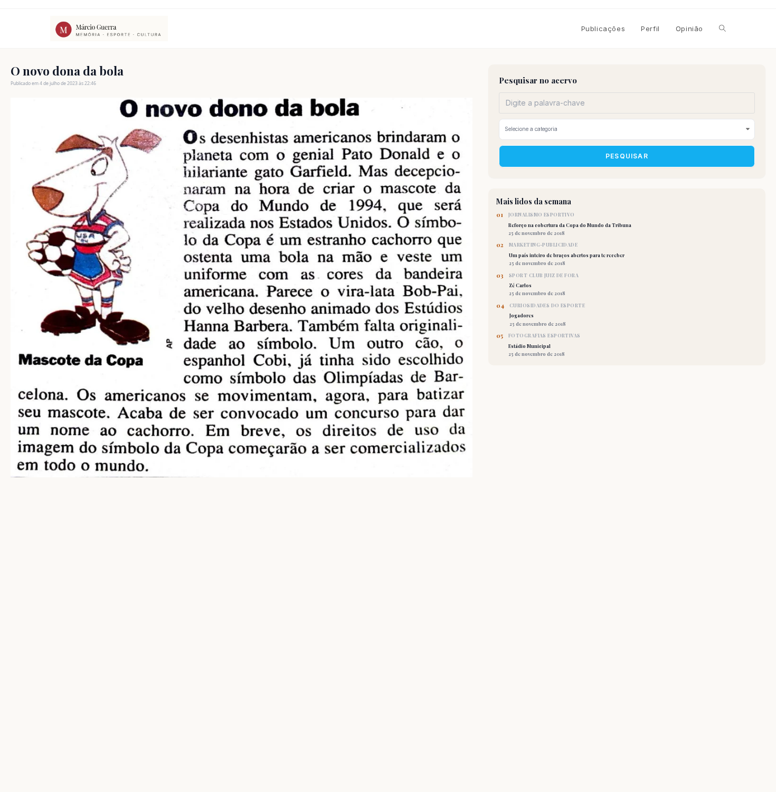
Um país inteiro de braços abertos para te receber (566, 254)
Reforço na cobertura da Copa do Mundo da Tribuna (569, 224)
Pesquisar (626, 156)
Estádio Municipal (544, 345)
